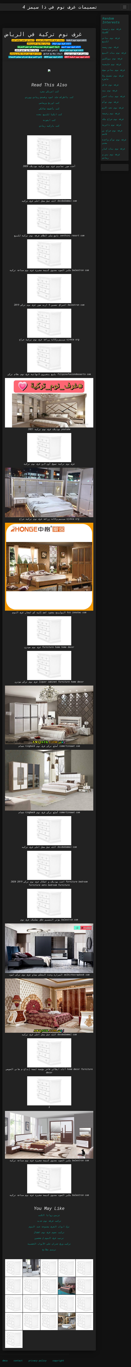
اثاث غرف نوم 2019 (53, 57)
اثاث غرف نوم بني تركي (71, 50)
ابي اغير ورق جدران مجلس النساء (25, 57)
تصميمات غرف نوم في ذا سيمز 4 (60, 7)
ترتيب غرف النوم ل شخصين (49, 1237)
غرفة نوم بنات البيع (114, 52)
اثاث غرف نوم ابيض (71, 47)
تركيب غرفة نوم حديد (49, 1220)
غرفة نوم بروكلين (112, 58)
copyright (58, 1360)
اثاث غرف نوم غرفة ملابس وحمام (25, 53)
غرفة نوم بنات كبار (113, 148)
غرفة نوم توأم (110, 101)
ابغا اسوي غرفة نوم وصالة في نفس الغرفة (38, 47)
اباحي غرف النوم (49, 50)
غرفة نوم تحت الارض (113, 107)
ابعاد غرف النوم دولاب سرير (50, 40)
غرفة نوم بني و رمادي (111, 156)
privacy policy (37, 1360)
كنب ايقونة (49, 119)
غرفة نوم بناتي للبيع (111, 39)
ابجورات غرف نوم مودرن (76, 53)
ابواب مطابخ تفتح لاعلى (26, 50)
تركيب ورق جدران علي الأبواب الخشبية (49, 1243)
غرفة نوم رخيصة (111, 113)
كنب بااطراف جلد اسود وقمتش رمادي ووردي (49, 97)
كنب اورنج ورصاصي (49, 102)
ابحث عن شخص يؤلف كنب (23, 40)
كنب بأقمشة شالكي (49, 108)
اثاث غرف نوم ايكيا (76, 40)
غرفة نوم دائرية (111, 124)
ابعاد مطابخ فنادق (53, 53)
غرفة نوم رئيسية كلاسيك (111, 30)
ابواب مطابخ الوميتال (38, 43)
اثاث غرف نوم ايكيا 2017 (77, 57)
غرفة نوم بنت (109, 90)
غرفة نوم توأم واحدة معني (114, 141)
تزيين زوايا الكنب (49, 1215)
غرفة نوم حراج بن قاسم (112, 132)
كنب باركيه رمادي (49, 125)
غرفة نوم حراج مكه (113, 119)
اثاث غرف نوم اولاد (61, 43)
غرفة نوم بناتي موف (113, 69)
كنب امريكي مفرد (49, 91)
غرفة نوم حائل (110, 84)
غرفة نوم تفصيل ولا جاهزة (113, 77)
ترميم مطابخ (49, 1249)
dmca (5, 1360)
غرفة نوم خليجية (111, 64)
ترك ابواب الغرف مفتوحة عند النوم (49, 1226)
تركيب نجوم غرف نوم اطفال (49, 1232)
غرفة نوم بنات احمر (113, 96)
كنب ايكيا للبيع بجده (49, 114)
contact (18, 1360)
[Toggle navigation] (125, 7)
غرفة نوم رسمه (110, 47)
